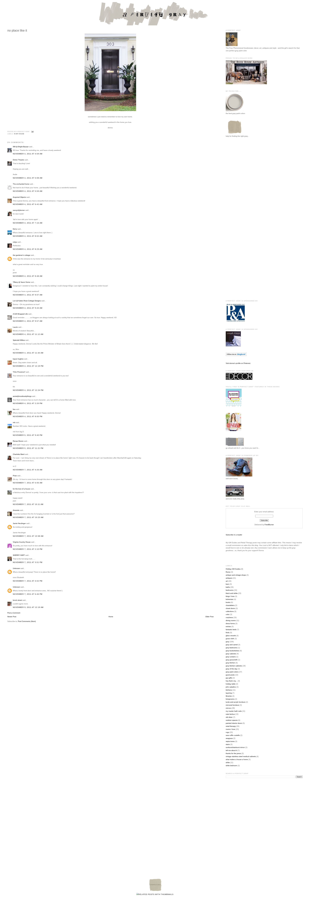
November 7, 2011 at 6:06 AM (28, 483)
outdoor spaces (232, 720)
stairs (228, 744)
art (227, 581)
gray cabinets (231, 654)
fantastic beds (231, 629)
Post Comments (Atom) (27, 621)
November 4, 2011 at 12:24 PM (28, 390)
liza (14, 409)
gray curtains (231, 657)
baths (228, 587)
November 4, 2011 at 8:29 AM (28, 249)
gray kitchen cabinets (234, 666)
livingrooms (230, 699)
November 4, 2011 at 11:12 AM (28, 334)
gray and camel (232, 645)
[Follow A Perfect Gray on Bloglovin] (236, 355)
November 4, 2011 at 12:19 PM (28, 366)
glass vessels (231, 636)
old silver (229, 717)
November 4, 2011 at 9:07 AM (28, 295)
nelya (15, 242)
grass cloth (230, 639)
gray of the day (231, 669)
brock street (17, 600)
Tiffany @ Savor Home (21, 282)
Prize (15, 476)
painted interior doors (234, 723)
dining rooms (231, 620)
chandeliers (230, 605)
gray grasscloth (231, 660)
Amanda (16, 510)
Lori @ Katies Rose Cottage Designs (27, 301)
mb (14, 422)
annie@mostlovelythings (22, 396)
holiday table (230, 684)
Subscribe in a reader (234, 535)
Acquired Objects (19, 197)
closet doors (230, 608)
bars (227, 584)
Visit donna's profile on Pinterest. (238, 363)
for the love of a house (21, 489)
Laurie (15, 327)
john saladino (231, 687)
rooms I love (230, 729)
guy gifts (229, 678)
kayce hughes (18, 359)
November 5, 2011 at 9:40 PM (28, 435)
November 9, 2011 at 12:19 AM (28, 607)
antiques (229, 578)
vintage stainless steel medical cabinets (241, 756)
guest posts (230, 675)
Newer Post (11, 617)
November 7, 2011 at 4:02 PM (28, 581)
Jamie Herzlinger (19, 523)
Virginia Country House (22, 542)
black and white (232, 593)
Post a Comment (13, 613)
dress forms (230, 623)
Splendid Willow (19, 340)
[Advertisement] (235, 179)
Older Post (209, 617)
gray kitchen (230, 663)
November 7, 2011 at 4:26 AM (28, 470)
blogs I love (230, 596)
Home (110, 617)
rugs (227, 732)
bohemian (229, 599)
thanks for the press (233, 753)
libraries (229, 696)
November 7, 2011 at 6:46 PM (28, 594)
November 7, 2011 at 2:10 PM (28, 549)
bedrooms (229, 590)
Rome (228, 572)
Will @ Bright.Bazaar (21, 147)
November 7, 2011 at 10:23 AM (28, 517)
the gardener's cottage (21, 255)
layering (229, 693)
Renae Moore (18, 441)
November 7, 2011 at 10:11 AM (28, 504)
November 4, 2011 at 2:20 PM (28, 403)
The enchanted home (21, 184)
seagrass (229, 738)
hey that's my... (231, 681)
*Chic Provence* (19, 372)
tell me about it (231, 750)
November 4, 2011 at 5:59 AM (28, 191)
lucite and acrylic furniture (235, 702)
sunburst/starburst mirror (235, 747)
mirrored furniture (232, 705)
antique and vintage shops (236, 575)
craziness (229, 617)
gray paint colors (232, 672)
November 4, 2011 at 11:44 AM (28, 353)
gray (227, 642)
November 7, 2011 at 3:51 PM (28, 562)
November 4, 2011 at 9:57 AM (28, 321)
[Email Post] (32, 131)
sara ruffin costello (233, 735)
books (228, 602)
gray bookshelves (232, 651)
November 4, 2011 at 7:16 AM (28, 223)
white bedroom (231, 765)
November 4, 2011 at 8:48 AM (28, 276)
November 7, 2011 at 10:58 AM (28, 536)
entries (228, 626)
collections (230, 611)
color (227, 614)
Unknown (16, 568)
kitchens (229, 690)
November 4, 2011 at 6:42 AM (28, 204)
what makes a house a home (237, 759)
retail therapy (231, 726)
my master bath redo (234, 711)
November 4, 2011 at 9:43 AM (28, 308)
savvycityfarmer (19, 210)
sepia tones (230, 741)
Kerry (15, 229)
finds (227, 632)
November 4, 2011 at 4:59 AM (28, 154)
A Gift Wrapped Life (20, 314)
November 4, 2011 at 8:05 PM (28, 416)
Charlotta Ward (18, 454)
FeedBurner (269, 525)
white (228, 762)
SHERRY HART (19, 555)
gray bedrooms (231, 648)
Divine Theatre (18, 160)
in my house (19, 134)
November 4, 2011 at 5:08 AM (28, 178)
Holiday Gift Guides (233, 569)
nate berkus (230, 714)
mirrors (228, 708)
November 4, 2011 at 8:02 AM (28, 236)
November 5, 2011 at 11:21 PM (28, 448)
